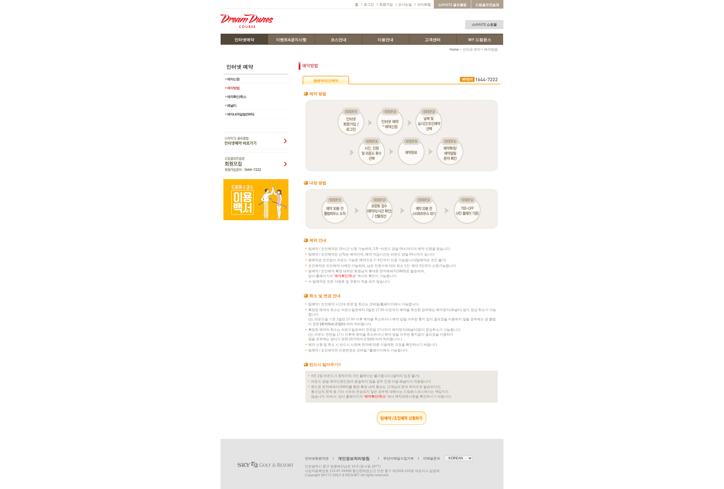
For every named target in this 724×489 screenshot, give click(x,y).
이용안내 (385, 39)
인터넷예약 (244, 39)
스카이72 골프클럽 (452, 5)
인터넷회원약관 (317, 458)
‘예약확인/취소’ (345, 276)
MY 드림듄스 (479, 39)
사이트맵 (423, 5)
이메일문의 (429, 458)
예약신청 (232, 79)
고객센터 (433, 39)
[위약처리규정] (331, 324)
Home (454, 50)
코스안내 (338, 39)
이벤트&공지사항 (291, 39)
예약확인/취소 (235, 97)
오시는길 (404, 5)
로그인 (367, 5)
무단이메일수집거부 (396, 458)
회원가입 (385, 5)
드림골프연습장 (487, 5)
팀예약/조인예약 (326, 81)
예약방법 (232, 88)
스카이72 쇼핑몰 (484, 25)
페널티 (230, 106)
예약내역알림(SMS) (239, 114)
